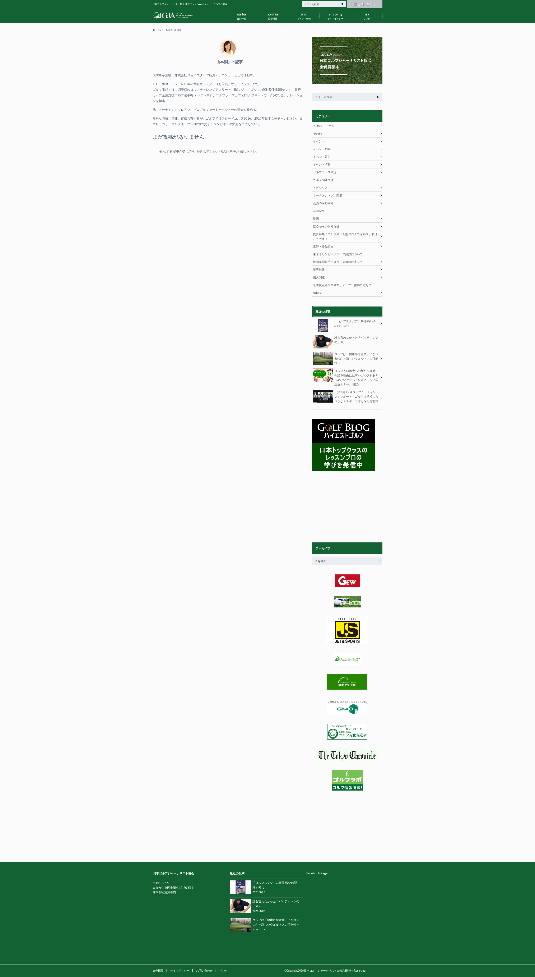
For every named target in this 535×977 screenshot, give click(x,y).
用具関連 (319, 277)
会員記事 (319, 211)
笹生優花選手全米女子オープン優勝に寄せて (342, 285)
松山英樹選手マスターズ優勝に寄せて (338, 262)
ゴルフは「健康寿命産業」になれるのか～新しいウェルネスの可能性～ (356, 358)
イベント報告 (322, 156)
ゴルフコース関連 (324, 172)
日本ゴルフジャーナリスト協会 (323, 970)
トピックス (320, 187)
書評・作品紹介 (323, 246)
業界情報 (319, 269)
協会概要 (272, 16)
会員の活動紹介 (323, 203)
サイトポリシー (335, 16)
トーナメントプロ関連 (327, 195)
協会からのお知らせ (326, 226)
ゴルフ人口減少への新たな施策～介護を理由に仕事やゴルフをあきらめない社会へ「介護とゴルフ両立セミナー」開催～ (356, 377)
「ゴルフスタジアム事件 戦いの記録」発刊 (355, 323)
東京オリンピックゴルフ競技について (338, 254)
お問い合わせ (366, 4)
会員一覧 (241, 16)
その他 (317, 133)
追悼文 (317, 293)
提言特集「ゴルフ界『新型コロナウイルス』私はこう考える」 (345, 236)
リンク (366, 16)
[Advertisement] (343, 506)
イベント (319, 141)
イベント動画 (322, 149)
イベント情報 (304, 16)
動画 (316, 218)
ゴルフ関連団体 (323, 180)
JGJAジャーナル (324, 126)
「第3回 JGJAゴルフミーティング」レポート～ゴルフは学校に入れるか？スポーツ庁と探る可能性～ (356, 398)
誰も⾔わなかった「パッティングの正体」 (356, 340)
